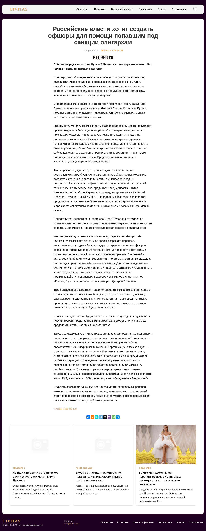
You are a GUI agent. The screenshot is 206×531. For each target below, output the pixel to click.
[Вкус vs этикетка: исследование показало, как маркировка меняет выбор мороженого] (103, 444)
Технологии (145, 9)
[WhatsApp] (113, 417)
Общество (82, 9)
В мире (162, 9)
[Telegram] (101, 417)
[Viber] (109, 417)
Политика (99, 9)
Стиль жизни (179, 9)
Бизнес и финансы (122, 9)
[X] (105, 417)
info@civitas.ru (71, 523)
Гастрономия (84, 468)
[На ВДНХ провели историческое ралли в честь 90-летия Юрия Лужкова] (40, 444)
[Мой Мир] (118, 417)
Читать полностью (65, 408)
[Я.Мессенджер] (96, 417)
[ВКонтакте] (88, 417)
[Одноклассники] (92, 417)
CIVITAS (18, 9)
